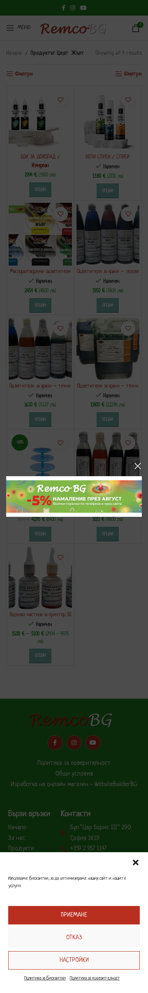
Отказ (74, 937)
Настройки (74, 960)
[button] (136, 862)
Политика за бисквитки (45, 978)
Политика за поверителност (95, 978)
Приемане (74, 915)
